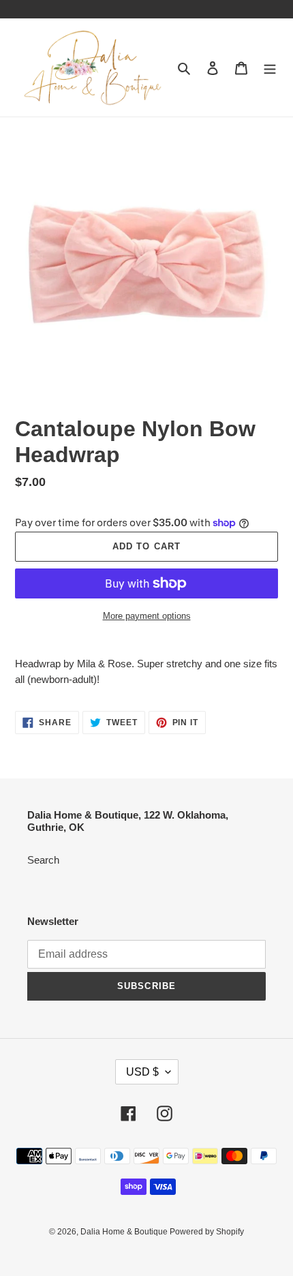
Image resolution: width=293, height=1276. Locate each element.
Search (43, 860)
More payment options (147, 616)
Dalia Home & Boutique (125, 1231)
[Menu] (270, 67)
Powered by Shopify (207, 1231)
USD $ (142, 1072)
